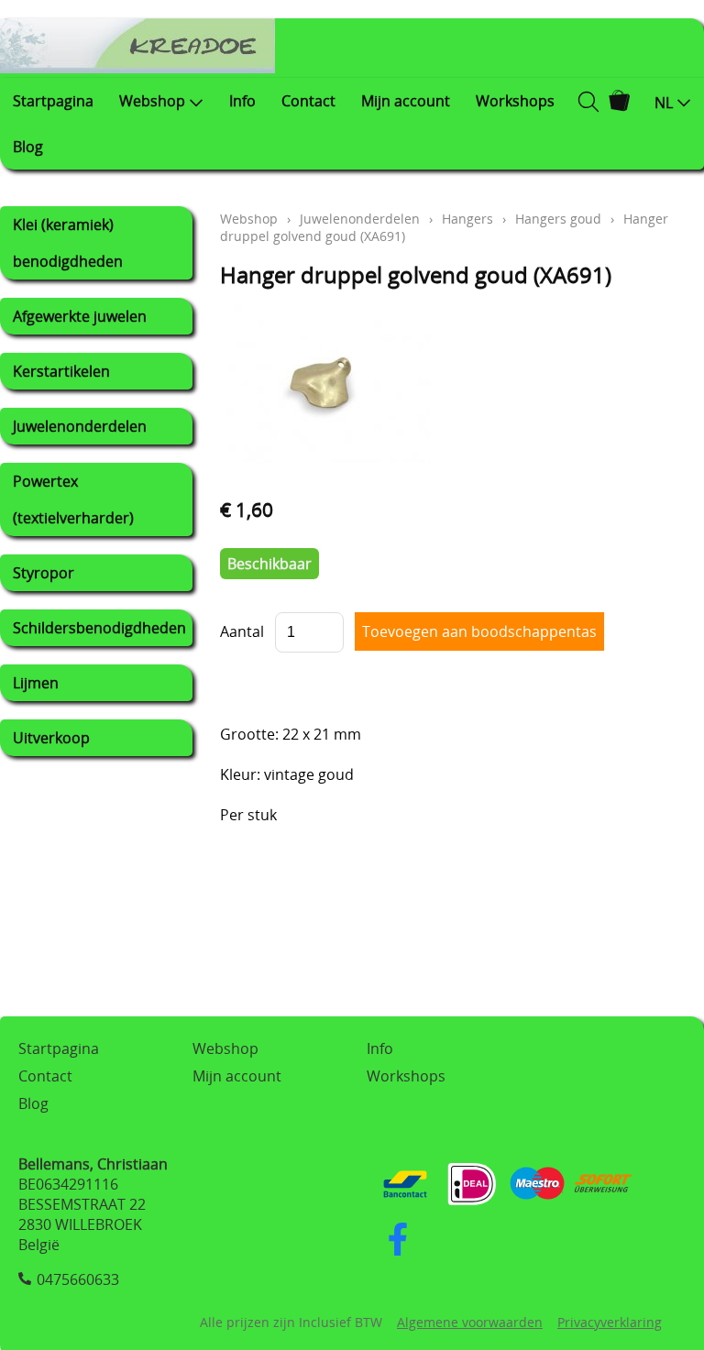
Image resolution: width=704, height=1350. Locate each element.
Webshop (152, 101)
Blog (28, 147)
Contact (308, 101)
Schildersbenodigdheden (99, 628)
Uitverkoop (51, 738)
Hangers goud (558, 218)
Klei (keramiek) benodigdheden (68, 242)
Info (242, 101)
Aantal (242, 631)
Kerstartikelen (61, 371)
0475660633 (78, 1279)
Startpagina (53, 101)
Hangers (467, 218)
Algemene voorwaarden (470, 1322)
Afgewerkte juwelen (80, 316)
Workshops (515, 101)
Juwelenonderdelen (80, 426)
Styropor (43, 573)
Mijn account (405, 101)
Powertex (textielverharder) (73, 499)
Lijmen (36, 683)
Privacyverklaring (609, 1322)
